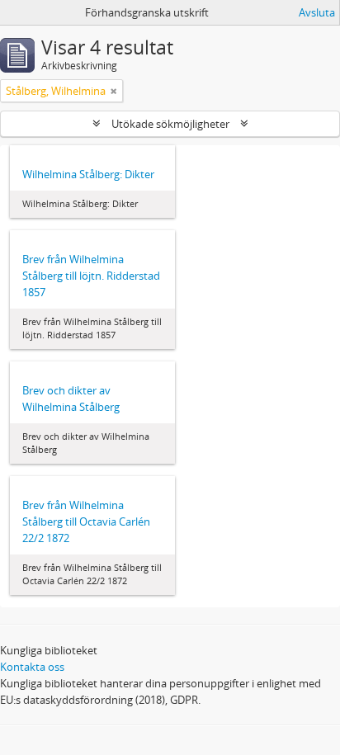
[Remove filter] (114, 91)
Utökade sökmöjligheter (170, 123)
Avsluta (317, 12)
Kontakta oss (32, 666)
